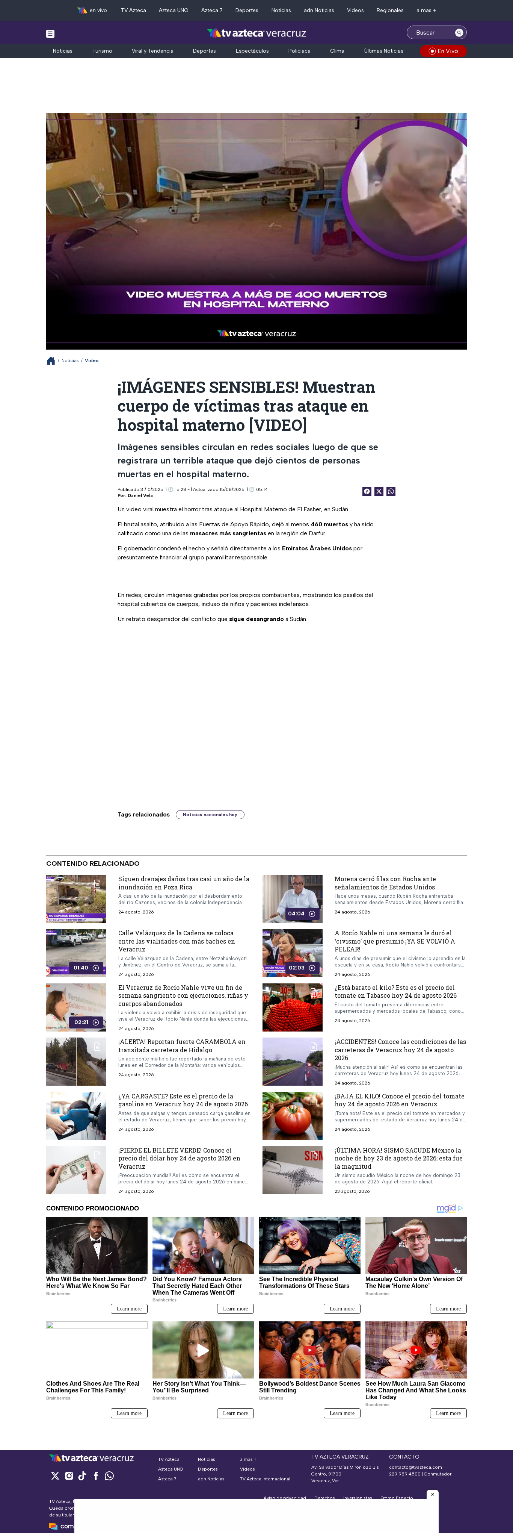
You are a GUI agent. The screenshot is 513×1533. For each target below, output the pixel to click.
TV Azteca (133, 10)
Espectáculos (252, 51)
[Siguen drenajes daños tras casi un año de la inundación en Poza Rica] (76, 899)
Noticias (281, 10)
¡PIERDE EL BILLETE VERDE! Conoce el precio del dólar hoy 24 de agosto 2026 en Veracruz (179, 1158)
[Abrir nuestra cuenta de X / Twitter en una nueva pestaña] (55, 1475)
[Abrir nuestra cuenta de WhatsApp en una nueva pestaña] (109, 1475)
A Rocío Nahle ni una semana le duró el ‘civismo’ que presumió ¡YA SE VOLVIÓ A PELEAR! (395, 941)
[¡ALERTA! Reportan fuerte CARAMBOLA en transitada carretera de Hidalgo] (76, 1062)
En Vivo (448, 51)
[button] (433, 1494)
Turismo (102, 51)
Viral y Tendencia (153, 51)
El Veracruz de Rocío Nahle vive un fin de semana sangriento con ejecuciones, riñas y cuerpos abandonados (183, 995)
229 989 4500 (405, 1474)
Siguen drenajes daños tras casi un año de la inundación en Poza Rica (183, 883)
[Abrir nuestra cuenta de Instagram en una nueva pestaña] (68, 1475)
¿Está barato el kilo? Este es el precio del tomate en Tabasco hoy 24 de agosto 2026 (396, 991)
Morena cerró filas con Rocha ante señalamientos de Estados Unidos (385, 883)
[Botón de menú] (50, 33)
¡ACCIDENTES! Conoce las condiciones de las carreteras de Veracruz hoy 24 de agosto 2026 (400, 1050)
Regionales (390, 10)
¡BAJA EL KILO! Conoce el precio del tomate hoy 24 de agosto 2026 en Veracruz (400, 1100)
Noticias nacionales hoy (210, 814)
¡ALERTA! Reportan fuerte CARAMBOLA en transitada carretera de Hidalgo (182, 1046)
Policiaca (299, 51)
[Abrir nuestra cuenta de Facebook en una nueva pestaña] (95, 1475)
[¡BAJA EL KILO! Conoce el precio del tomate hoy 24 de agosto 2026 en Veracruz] (293, 1116)
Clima (337, 51)
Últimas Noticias (383, 51)
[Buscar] (459, 32)
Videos (355, 10)
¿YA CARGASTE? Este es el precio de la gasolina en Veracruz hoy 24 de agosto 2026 (183, 1100)
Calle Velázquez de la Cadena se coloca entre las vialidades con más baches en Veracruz (176, 941)
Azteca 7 (212, 10)
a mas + (426, 10)
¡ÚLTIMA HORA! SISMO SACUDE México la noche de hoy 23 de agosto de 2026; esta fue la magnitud (399, 1158)
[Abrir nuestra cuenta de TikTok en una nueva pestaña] (82, 1475)
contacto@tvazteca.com (415, 1467)
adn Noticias (319, 10)
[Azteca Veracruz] (256, 33)
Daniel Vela (140, 495)
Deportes (246, 10)
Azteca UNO (174, 10)
